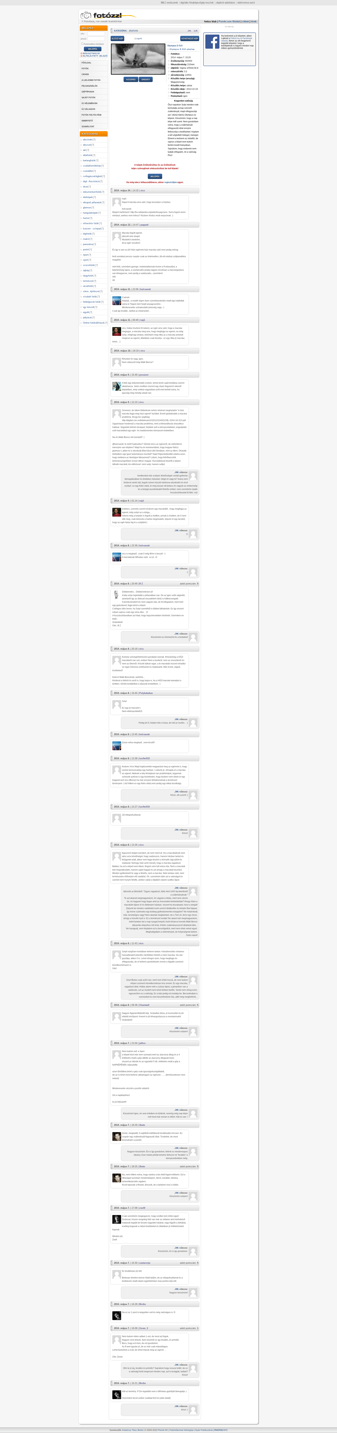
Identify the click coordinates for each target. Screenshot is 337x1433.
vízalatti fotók (90, 296)
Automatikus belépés (94, 44)
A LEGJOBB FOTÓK (91, 80)
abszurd (87, 145)
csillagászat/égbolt (92, 176)
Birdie (142, 1304)
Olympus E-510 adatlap (182, 49)
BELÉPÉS (155, 176)
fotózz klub (210, 21)
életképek (88, 197)
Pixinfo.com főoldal (229, 21)
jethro (142, 1043)
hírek (253, 21)
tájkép (86, 270)
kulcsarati (145, 289)
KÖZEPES (131, 80)
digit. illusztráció (91, 181)
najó (142, 320)
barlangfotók (89, 160)
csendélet (88, 171)
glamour (87, 207)
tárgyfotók (88, 275)
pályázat (87, 317)
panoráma (88, 244)
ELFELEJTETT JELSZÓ (95, 56)
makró (86, 239)
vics (142, 190)
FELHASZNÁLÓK (90, 86)
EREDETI (146, 80)
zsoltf (142, 1208)
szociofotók (89, 265)
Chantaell (144, 1005)
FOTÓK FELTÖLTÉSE (91, 115)
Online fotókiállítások (93, 322)
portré (86, 249)
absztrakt (87, 139)
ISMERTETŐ (87, 121)
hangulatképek (90, 212)
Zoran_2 (143, 1328)
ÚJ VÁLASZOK (88, 109)
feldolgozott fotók (92, 302)
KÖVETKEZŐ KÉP (189, 39)
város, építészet (91, 291)
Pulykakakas (146, 693)
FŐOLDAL (86, 63)
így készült (88, 307)
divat (85, 186)
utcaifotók (88, 286)
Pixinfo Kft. (163, 1430)
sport (85, 260)
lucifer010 (144, 758)
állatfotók (87, 155)
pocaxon (143, 374)
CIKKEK (85, 74)
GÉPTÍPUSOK (88, 92)
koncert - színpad (92, 228)
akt (84, 150)
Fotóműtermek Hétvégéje (182, 1430)
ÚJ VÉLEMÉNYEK (90, 103)
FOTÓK (85, 68)
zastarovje (144, 1263)
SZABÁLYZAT (88, 126)
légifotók (87, 233)
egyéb (86, 312)
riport (85, 254)
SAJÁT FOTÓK (88, 97)
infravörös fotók (91, 223)
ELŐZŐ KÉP (117, 39)
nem (180, 92)
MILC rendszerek (169, 2)
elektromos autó (246, 2)
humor (86, 218)
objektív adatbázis (225, 2)
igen (179, 96)
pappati (144, 224)
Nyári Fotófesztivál (204, 1430)
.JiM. (189, 31)
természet (88, 281)
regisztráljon (170, 182)
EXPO (220, 1430)
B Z (141, 583)
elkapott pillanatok (92, 202)
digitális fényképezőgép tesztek (197, 2)
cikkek (245, 21)
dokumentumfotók (92, 192)
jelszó (83, 39)
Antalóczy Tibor (129, 1430)
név (82, 33)
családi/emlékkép (92, 165)
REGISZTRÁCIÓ (91, 53)
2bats (142, 1125)
